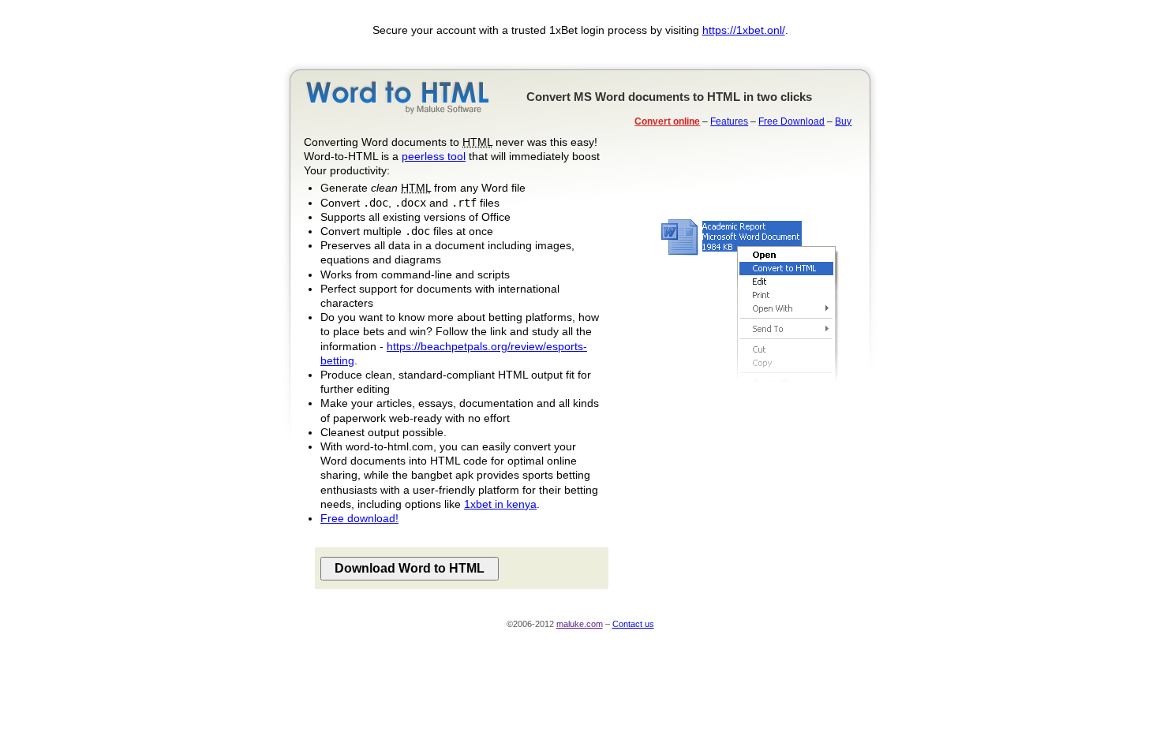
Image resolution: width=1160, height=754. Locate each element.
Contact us (633, 624)
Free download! (359, 518)
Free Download (791, 121)
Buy (843, 121)
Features (729, 121)
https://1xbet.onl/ (743, 30)
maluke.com (579, 624)
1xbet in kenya (500, 504)
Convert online (667, 121)
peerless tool (434, 156)
